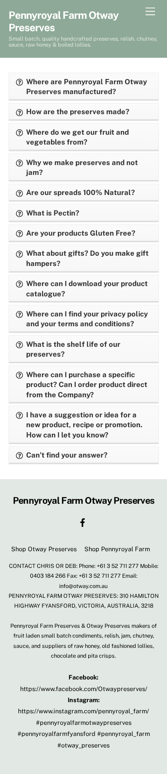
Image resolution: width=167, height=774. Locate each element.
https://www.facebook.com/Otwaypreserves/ (83, 688)
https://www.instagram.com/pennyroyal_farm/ (83, 711)
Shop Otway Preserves (44, 548)
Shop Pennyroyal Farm (117, 548)
